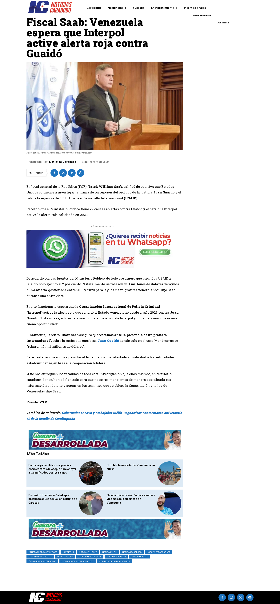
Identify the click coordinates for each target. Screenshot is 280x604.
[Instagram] (231, 597)
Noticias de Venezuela (89, 556)
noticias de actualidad (40, 556)
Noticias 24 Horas (88, 552)
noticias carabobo (132, 552)
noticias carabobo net (158, 552)
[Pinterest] (72, 173)
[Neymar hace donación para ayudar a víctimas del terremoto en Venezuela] (169, 503)
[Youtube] (250, 597)
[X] (63, 173)
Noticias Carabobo (62, 161)
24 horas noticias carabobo (43, 552)
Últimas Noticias (139, 556)
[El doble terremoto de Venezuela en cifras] (169, 473)
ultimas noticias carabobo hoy (78, 561)
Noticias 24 (68, 552)
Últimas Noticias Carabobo (42, 561)
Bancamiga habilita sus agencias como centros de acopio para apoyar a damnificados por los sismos (52, 468)
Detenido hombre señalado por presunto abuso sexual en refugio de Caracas (52, 498)
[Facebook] (54, 173)
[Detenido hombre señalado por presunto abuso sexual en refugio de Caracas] (91, 503)
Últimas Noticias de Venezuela (114, 561)
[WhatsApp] (80, 173)
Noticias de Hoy (65, 556)
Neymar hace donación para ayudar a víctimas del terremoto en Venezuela (131, 498)
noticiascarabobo (116, 556)
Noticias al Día (109, 552)
